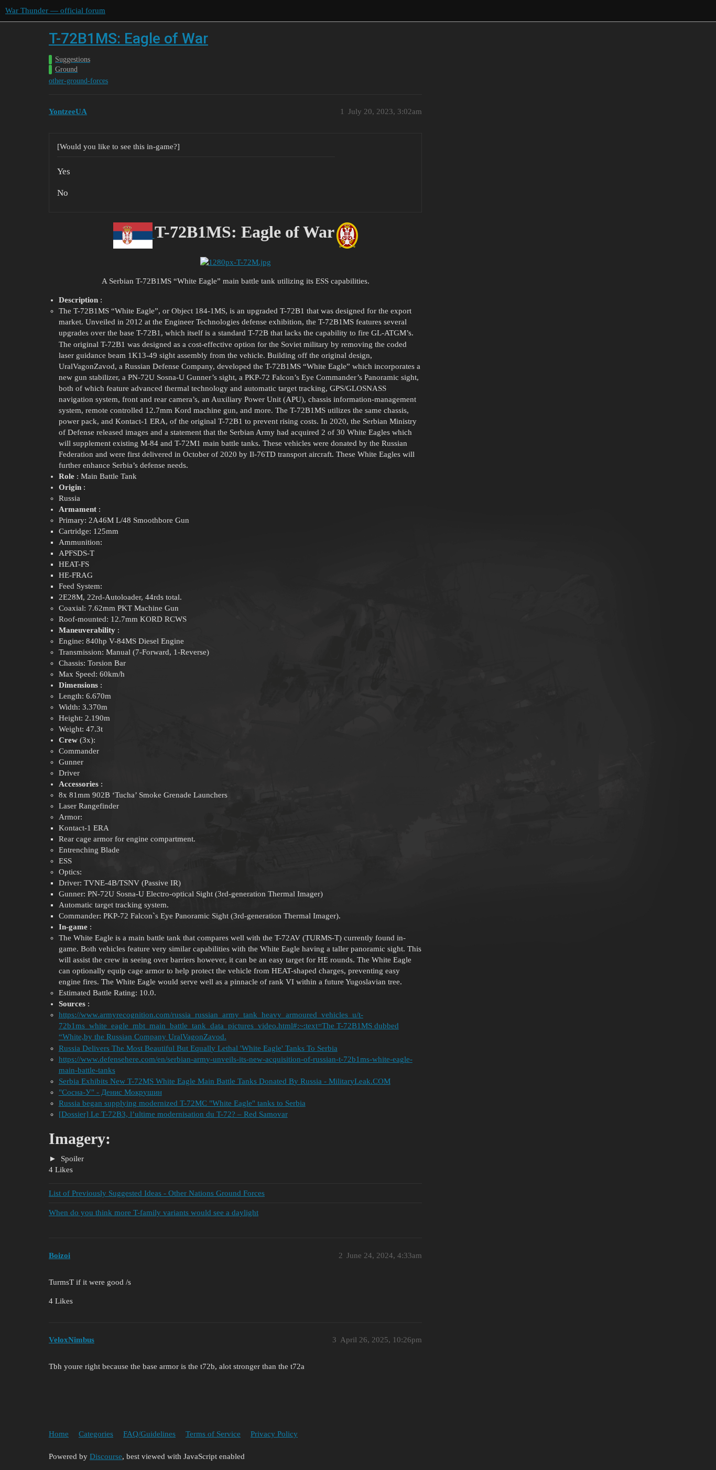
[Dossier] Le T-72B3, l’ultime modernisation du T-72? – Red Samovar (173, 1114)
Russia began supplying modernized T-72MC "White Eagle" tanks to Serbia (182, 1103)
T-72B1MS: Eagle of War (128, 38)
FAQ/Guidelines (149, 1434)
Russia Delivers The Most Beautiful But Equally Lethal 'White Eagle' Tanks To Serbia (198, 1048)
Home (59, 1434)
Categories (96, 1434)
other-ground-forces (78, 81)
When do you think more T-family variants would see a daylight (153, 1212)
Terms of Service (213, 1434)
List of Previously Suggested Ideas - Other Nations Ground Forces (157, 1193)
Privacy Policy (274, 1434)
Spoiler (71, 1158)
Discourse (106, 1456)
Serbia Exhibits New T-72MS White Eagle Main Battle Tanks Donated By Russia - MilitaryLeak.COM (224, 1081)
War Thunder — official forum (55, 10)
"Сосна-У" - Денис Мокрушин (110, 1092)
